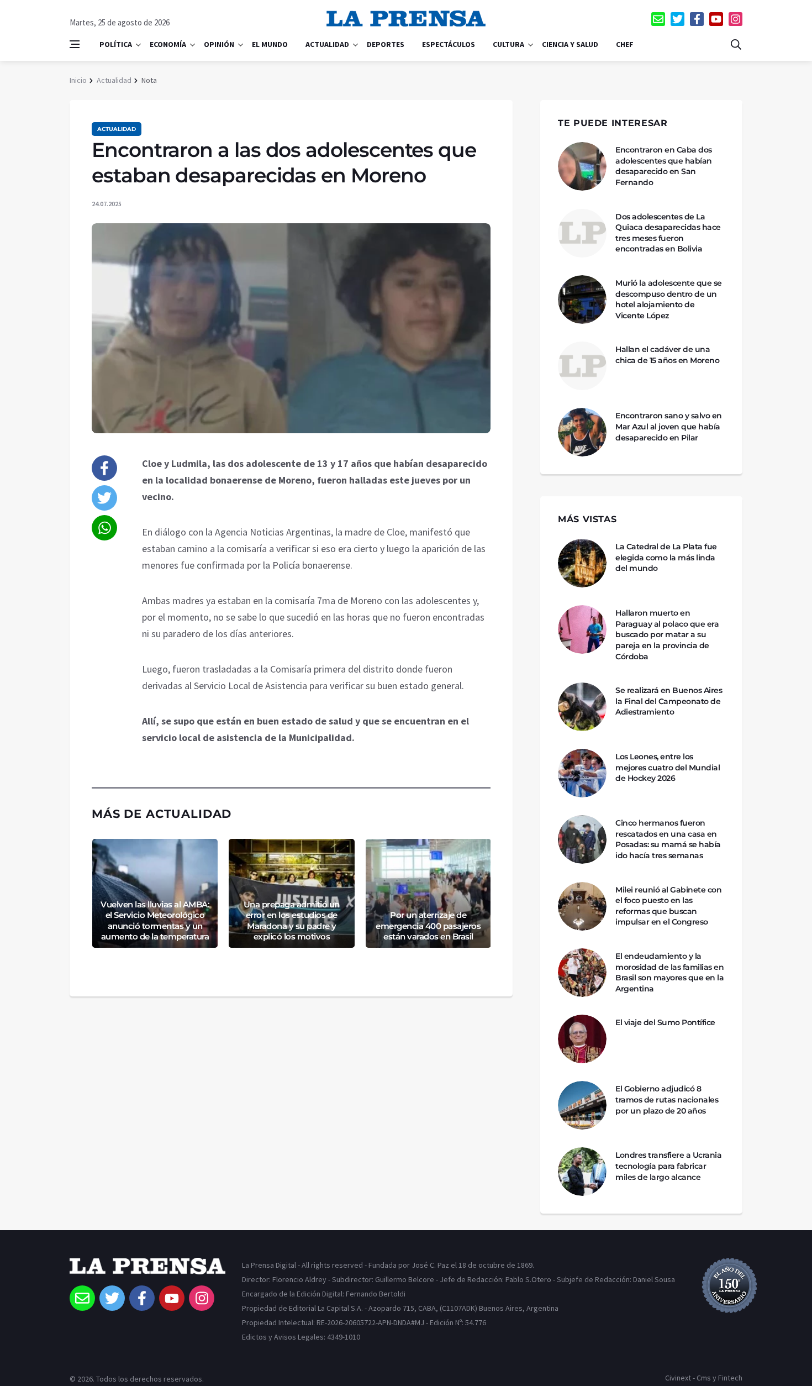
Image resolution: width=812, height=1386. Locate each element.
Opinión (219, 44)
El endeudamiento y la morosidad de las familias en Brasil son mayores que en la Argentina (669, 972)
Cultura (508, 44)
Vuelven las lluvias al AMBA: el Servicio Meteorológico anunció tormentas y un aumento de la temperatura (155, 920)
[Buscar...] (735, 44)
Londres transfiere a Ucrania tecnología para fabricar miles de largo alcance (668, 1166)
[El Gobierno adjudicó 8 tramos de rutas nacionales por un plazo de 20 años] (582, 1105)
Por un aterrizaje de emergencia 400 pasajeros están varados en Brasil (428, 926)
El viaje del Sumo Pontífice (665, 1022)
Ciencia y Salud (570, 44)
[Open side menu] (75, 44)
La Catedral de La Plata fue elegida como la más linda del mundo (666, 557)
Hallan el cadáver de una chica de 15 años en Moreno (667, 354)
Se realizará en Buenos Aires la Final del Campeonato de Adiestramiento (668, 701)
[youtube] (716, 19)
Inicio (78, 80)
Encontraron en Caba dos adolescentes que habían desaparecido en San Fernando (663, 166)
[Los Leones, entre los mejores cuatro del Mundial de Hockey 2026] (582, 773)
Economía (168, 44)
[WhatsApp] (104, 527)
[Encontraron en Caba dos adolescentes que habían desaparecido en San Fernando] (582, 166)
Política (115, 44)
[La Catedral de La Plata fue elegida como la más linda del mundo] (582, 563)
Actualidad (327, 44)
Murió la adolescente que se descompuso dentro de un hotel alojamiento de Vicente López (668, 299)
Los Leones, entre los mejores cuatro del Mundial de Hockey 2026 (667, 767)
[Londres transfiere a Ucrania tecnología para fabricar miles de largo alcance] (582, 1171)
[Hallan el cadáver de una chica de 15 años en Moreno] (582, 366)
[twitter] (677, 19)
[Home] (147, 1271)
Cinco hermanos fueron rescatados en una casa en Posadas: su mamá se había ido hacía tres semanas (668, 839)
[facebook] (697, 19)
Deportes (385, 44)
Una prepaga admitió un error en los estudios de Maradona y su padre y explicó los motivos (292, 920)
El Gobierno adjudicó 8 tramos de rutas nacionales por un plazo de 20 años (666, 1099)
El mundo (270, 44)
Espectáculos (448, 44)
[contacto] (658, 19)
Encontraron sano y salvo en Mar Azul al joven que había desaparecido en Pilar (668, 426)
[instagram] (735, 19)
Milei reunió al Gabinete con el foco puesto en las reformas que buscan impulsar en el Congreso (668, 906)
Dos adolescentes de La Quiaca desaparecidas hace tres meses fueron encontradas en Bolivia (668, 233)
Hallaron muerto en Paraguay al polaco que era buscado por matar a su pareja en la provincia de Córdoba (667, 634)
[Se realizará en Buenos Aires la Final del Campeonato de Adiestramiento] (582, 707)
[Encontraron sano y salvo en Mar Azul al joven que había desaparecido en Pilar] (582, 432)
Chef (625, 44)
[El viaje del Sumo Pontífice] (582, 1039)
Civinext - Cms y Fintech (703, 1378)
